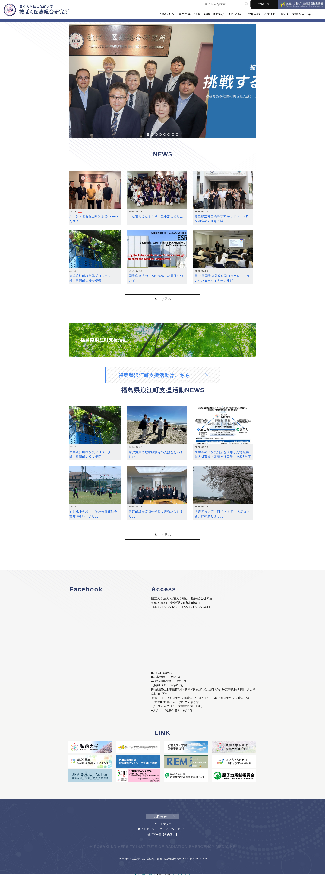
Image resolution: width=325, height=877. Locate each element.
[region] (162, 81)
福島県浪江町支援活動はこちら (155, 375)
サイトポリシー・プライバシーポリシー (163, 829)
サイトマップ (163, 823)
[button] (246, 4)
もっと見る (162, 299)
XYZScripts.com (181, 874)
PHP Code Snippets (145, 874)
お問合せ (160, 816)
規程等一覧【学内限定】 (162, 834)
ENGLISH (265, 4)
